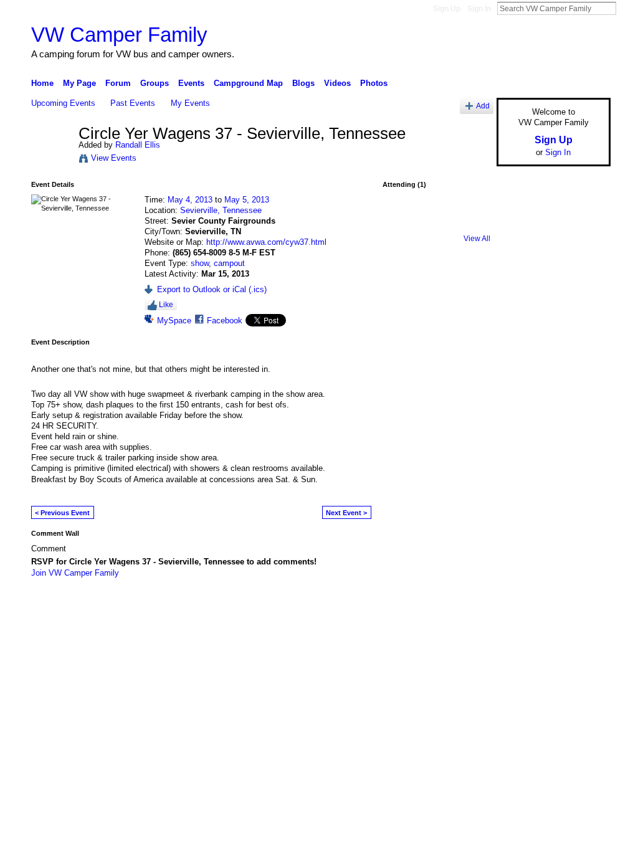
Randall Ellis (137, 145)
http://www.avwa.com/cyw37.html (266, 242)
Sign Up (446, 8)
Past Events (132, 103)
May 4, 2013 (190, 199)
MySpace (174, 320)
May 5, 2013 (246, 199)
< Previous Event (62, 512)
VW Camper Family (119, 34)
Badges (469, 606)
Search (626, 8)
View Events (113, 158)
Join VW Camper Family (75, 573)
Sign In (479, 8)
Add (483, 106)
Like (166, 304)
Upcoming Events (63, 103)
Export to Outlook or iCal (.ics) (212, 289)
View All (477, 238)
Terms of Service (583, 606)
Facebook (224, 320)
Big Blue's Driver (125, 606)
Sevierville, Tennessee (221, 210)
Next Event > (346, 512)
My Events (190, 103)
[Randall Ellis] (51, 160)
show (200, 263)
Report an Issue (518, 606)
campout (229, 263)
